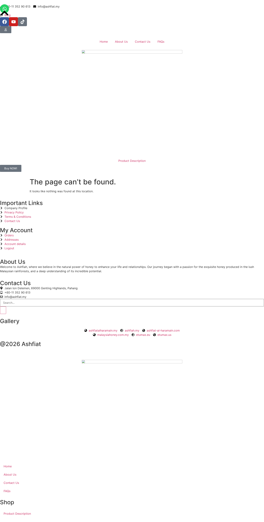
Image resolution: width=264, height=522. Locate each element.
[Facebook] (4, 21)
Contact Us (142, 41)
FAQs (161, 41)
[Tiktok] (22, 21)
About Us (121, 41)
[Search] (3, 310)
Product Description (132, 161)
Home (104, 41)
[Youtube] (13, 21)
